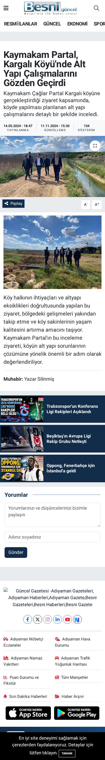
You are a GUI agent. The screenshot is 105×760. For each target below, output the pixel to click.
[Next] (77, 619)
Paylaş (16, 203)
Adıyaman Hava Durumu (72, 642)
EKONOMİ (77, 24)
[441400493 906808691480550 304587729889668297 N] (53, 252)
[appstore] (29, 714)
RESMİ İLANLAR (20, 24)
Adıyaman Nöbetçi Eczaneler (24, 642)
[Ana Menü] (6, 8)
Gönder (15, 552)
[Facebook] (27, 619)
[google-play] (77, 714)
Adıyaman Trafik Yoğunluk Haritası (72, 661)
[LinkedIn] (57, 619)
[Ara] (96, 8)
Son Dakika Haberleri (28, 696)
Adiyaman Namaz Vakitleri (23, 661)
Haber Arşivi (73, 696)
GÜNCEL (52, 24)
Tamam (67, 753)
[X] (37, 619)
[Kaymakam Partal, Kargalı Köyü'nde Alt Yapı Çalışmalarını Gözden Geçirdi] (52, 166)
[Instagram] (47, 619)
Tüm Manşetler (74, 677)
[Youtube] (67, 619)
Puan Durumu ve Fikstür (21, 680)
